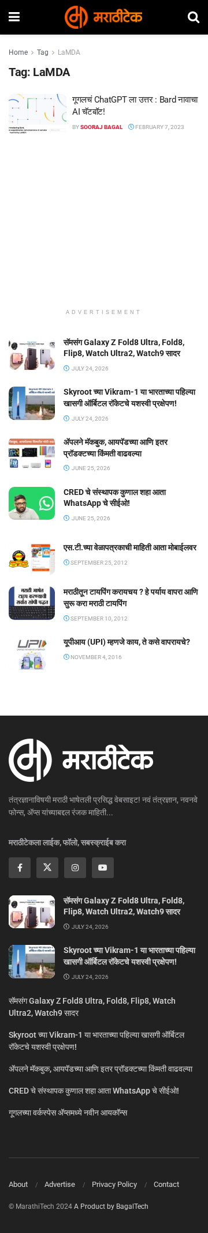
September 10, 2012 (98, 618)
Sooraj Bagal (101, 127)
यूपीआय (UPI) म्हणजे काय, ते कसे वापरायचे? (127, 641)
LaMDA (69, 52)
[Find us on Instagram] (75, 867)
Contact (166, 1184)
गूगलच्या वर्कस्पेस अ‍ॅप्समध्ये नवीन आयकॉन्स (68, 1112)
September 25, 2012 (98, 562)
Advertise (59, 1184)
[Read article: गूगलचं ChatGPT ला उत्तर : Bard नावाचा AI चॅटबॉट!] (37, 114)
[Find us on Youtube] (103, 867)
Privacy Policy (114, 1184)
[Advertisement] (104, 228)
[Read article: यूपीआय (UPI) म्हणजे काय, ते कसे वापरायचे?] (32, 653)
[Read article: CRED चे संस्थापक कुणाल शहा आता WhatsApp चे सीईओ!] (32, 503)
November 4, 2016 (95, 657)
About (18, 1184)
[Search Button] (193, 17)
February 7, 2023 (159, 127)
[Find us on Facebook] (20, 867)
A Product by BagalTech (111, 1206)
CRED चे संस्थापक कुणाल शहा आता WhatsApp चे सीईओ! (94, 1090)
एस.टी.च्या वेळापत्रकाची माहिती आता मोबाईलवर (130, 547)
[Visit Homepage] (103, 17)
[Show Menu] (14, 17)
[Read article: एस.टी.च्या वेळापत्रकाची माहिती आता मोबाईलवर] (32, 558)
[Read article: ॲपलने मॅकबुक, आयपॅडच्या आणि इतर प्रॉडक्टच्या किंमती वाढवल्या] (32, 453)
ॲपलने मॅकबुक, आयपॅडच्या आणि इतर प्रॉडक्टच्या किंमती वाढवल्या (100, 1068)
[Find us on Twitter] (47, 867)
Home (18, 52)
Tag (43, 52)
